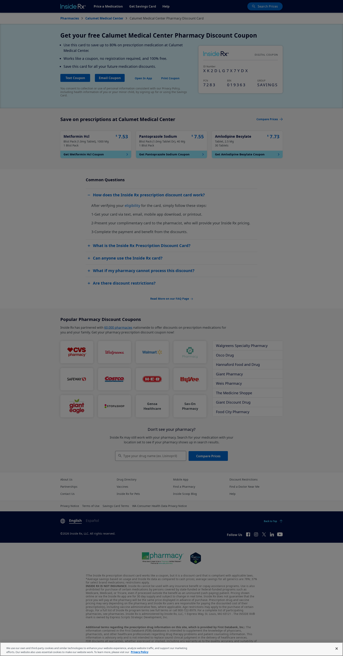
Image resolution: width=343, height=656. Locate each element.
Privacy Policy (139, 652)
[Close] (336, 648)
